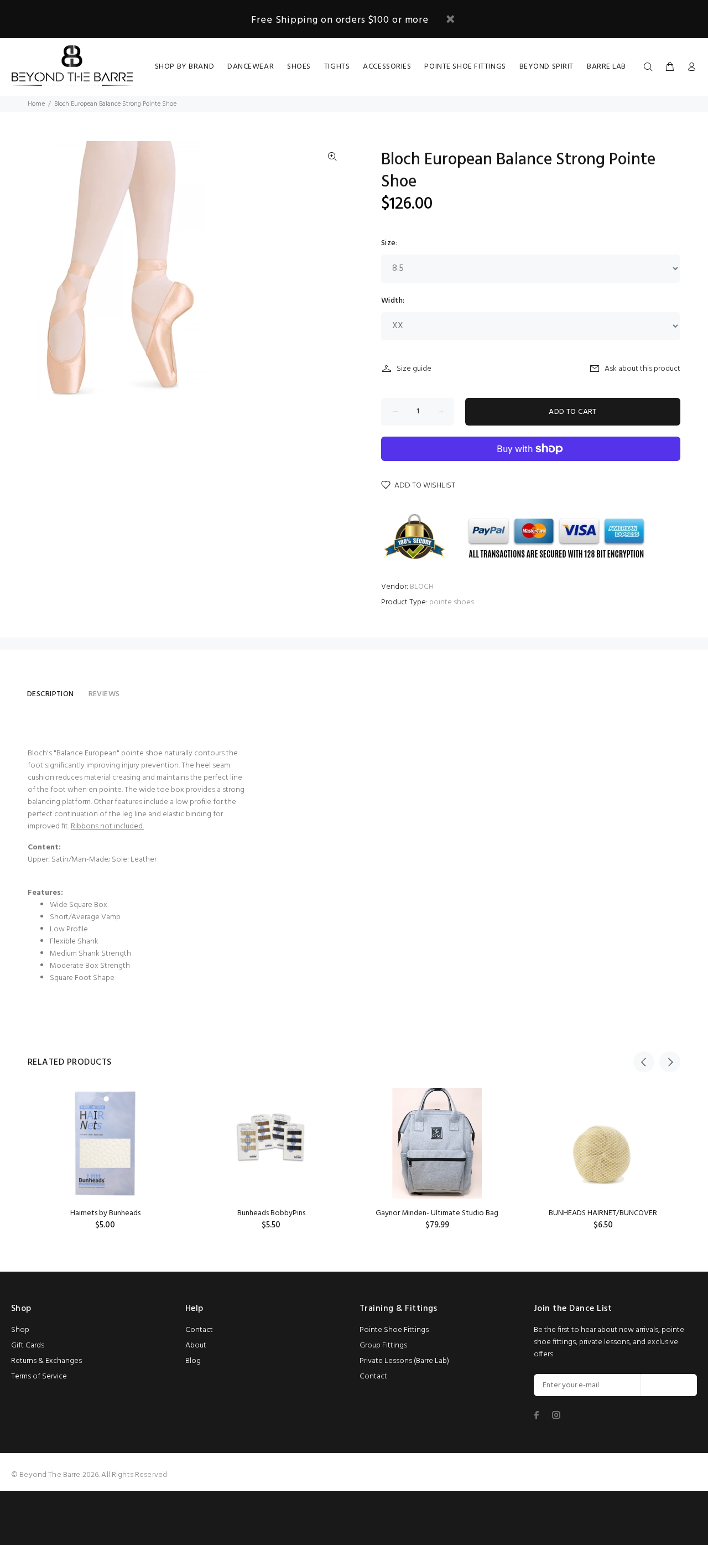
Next (669, 1061)
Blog (193, 1361)
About (195, 1345)
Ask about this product (642, 368)
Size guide (414, 368)
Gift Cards (27, 1345)
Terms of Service (39, 1376)
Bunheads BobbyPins (271, 1213)
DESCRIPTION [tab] (50, 694)
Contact (199, 1330)
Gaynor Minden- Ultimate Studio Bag (437, 1213)
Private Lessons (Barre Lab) (404, 1361)
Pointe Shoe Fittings (394, 1330)
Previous (643, 1061)
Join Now (669, 1385)
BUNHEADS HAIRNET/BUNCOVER (603, 1213)
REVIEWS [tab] (104, 694)
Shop (20, 1330)
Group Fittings (383, 1345)
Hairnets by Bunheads (105, 1213)
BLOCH (422, 586)
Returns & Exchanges (46, 1361)
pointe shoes (451, 602)
